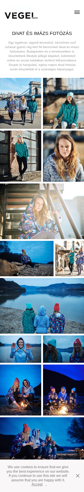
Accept (37, 484)
